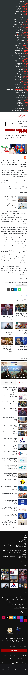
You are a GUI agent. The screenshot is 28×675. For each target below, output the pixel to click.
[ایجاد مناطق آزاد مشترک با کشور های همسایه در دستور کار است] (22, 199)
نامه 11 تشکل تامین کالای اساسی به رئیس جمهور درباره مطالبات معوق (7, 348)
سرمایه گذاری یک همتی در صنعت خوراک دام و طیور (21, 314)
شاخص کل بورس (13, 602)
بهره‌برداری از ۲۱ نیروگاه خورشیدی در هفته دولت (9, 487)
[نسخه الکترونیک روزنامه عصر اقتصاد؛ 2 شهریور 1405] (22, 397)
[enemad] (18, 634)
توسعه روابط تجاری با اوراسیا (11, 282)
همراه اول (16, 607)
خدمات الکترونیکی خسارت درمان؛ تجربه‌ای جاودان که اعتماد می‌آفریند (9, 459)
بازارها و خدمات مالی (10, 130)
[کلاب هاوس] (21, 620)
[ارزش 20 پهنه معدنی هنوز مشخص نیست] (22, 420)
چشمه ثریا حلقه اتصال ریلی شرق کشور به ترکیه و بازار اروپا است (10, 474)
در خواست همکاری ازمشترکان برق (9, 479)
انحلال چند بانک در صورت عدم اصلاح (7, 317)
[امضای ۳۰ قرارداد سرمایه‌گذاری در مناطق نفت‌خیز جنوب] (22, 440)
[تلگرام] (15, 289)
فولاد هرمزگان (17, 605)
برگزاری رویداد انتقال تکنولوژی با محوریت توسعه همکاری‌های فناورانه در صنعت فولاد (9, 389)
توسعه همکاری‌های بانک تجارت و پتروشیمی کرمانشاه (10, 501)
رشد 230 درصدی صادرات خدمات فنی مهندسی (9, 432)
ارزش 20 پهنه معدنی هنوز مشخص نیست (9, 418)
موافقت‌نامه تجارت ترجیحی (21, 284)
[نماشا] (25, 620)
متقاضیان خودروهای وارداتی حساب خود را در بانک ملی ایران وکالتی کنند (9, 508)
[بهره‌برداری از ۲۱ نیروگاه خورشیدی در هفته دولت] (22, 488)
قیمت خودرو (10, 605)
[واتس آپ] (19, 289)
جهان (13, 599)
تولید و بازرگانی (23, 132)
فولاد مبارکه (24, 605)
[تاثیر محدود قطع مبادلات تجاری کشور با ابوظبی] (7, 325)
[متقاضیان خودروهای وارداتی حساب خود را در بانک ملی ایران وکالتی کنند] (22, 509)
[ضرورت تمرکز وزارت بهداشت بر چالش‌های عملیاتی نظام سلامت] (21, 341)
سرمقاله (20, 602)
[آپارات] (3, 617)
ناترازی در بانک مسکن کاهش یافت (9, 493)
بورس (17, 599)
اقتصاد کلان (19, 130)
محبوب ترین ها (8, 382)
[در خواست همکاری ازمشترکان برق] (22, 482)
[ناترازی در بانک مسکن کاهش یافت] (22, 495)
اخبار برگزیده (19, 282)
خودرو (8, 599)
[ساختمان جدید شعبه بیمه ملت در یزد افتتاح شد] (22, 453)
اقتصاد (21, 126)
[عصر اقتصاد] (21, 115)
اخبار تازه (21, 382)
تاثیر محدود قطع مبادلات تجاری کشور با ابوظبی (8, 331)
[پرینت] (8, 289)
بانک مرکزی (4, 597)
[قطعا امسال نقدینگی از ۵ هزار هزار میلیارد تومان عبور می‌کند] (22, 206)
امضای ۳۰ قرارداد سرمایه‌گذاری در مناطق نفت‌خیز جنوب (10, 439)
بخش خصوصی (23, 599)
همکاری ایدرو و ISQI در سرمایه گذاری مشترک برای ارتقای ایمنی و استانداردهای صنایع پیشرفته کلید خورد (9, 523)
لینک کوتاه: (25, 124)
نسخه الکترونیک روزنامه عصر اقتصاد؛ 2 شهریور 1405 (10, 395)
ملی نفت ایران (23, 607)
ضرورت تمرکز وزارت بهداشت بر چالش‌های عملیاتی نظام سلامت (22, 347)
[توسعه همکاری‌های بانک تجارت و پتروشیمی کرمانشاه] (22, 502)
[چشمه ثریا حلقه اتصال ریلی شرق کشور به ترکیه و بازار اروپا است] (22, 475)
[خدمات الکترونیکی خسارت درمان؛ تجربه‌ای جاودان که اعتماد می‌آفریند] (22, 460)
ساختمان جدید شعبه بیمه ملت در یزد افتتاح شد (9, 452)
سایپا (25, 602)
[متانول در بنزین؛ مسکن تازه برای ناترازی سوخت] (21, 325)
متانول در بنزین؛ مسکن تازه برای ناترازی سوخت (21, 331)
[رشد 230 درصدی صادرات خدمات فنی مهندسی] (22, 433)
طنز (7, 602)
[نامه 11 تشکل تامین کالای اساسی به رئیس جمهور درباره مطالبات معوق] (7, 341)
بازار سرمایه (11, 597)
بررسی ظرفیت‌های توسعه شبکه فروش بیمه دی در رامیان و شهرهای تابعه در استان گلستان (9, 466)
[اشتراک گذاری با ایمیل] (12, 289)
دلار (4, 599)
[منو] (2, 116)
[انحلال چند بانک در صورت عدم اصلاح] (7, 309)
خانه (25, 126)
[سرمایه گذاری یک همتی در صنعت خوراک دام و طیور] (21, 308)
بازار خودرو (17, 597)
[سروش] (7, 617)
